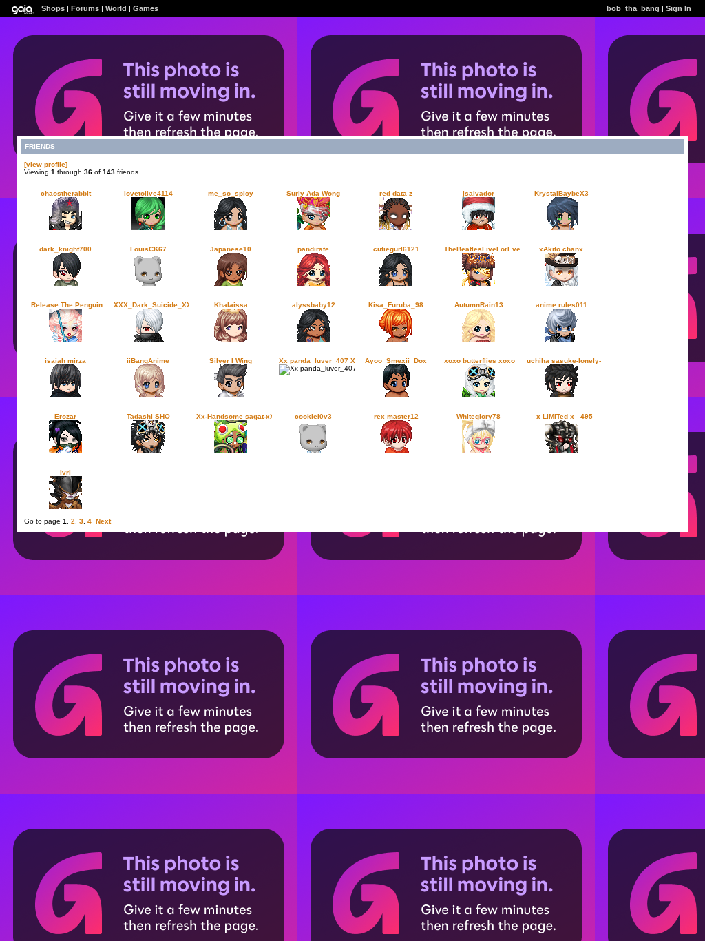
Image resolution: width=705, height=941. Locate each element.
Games (145, 8)
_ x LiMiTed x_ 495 (561, 416)
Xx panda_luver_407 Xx (319, 360)
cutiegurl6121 (396, 249)
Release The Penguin (67, 305)
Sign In (678, 8)
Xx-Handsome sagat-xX (235, 416)
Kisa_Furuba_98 (395, 305)
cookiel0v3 (313, 416)
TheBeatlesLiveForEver (483, 249)
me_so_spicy (230, 193)
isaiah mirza (65, 360)
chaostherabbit (66, 193)
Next (103, 521)
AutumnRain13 (478, 305)
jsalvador (478, 193)
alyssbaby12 (313, 305)
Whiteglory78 (478, 416)
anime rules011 (561, 305)
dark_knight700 (65, 249)
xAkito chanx (561, 249)
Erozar (65, 416)
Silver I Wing (230, 360)
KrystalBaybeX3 (561, 193)
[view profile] (45, 164)
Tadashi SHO (148, 416)
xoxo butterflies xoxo (479, 360)
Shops (53, 8)
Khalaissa (231, 305)
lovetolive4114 (148, 193)
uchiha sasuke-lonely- (564, 360)
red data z (395, 193)
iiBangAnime (148, 360)
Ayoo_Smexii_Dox (396, 360)
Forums (85, 8)
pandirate (313, 249)
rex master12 (396, 416)
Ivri (65, 472)
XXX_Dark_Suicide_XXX (155, 305)
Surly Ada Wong (313, 193)
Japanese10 (230, 249)
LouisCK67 (148, 249)
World (116, 8)
